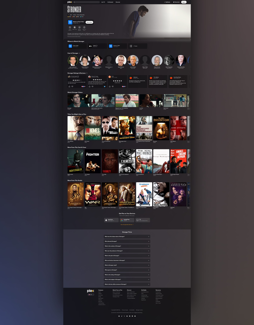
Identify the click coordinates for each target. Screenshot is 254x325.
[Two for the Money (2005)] (110, 129)
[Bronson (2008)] (161, 129)
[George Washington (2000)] (161, 162)
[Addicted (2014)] (178, 195)
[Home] (70, 2)
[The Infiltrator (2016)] (76, 129)
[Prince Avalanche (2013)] (144, 162)
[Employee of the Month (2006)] (144, 195)
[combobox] (87, 2)
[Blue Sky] (127, 316)
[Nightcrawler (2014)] (76, 162)
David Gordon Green (76, 36)
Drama (78, 14)
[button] (84, 28)
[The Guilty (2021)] (110, 162)
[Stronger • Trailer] (79, 102)
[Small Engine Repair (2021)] (178, 162)
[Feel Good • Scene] (175, 102)
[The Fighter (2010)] (93, 162)
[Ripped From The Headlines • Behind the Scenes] (127, 102)
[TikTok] (121, 316)
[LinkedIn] (132, 316)
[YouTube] (135, 316)
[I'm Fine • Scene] (151, 102)
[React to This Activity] (69, 86)
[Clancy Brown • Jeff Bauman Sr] (157, 62)
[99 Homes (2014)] (93, 129)
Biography (82, 14)
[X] (124, 316)
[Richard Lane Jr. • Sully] (109, 62)
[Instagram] (119, 316)
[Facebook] (129, 316)
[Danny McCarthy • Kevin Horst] (181, 62)
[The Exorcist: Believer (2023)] (127, 162)
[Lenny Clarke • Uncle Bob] (132, 62)
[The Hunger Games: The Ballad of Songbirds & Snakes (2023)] (127, 195)
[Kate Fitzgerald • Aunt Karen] (169, 62)
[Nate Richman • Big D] (121, 62)
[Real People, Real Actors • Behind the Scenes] (103, 102)
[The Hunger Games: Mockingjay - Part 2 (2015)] (110, 195)
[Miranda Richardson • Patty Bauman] (97, 62)
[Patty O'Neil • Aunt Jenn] (145, 62)
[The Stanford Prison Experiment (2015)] (144, 129)
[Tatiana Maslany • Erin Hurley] (84, 62)
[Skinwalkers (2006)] (161, 195)
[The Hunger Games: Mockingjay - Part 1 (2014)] (76, 195)
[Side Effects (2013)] (178, 129)
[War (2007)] (93, 195)
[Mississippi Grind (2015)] (127, 129)
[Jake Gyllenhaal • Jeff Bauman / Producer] (73, 62)
